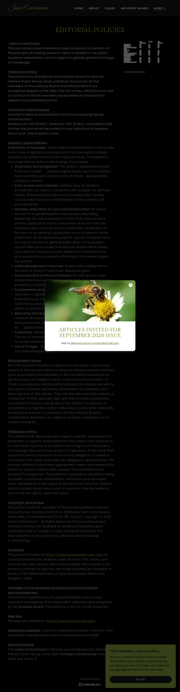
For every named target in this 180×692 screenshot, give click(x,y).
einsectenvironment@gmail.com (96, 343)
